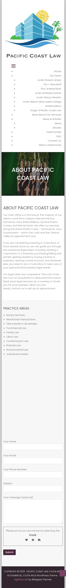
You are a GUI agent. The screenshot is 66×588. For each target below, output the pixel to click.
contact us (17, 288)
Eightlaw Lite (21, 579)
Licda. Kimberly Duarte (48, 93)
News (58, 123)
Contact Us (54, 140)
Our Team (55, 75)
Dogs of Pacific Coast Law (46, 110)
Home (57, 71)
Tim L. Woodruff (52, 84)
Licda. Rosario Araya (49, 80)
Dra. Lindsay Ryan (51, 88)
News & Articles (52, 119)
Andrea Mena (53, 106)
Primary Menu (13, 66)
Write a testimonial (50, 145)
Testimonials (53, 132)
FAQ (59, 136)
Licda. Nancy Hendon (49, 97)
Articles (57, 127)
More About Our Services (46, 114)
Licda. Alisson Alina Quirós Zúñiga (42, 101)
